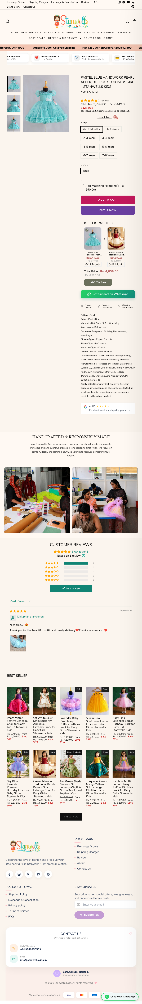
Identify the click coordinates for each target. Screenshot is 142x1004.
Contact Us (29, 6)
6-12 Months (91, 129)
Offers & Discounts (63, 38)
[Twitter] (38, 874)
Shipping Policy (17, 894)
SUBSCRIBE (91, 914)
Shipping (100, 110)
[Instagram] (19, 874)
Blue (86, 171)
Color (86, 165)
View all (71, 816)
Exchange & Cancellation (64, 2)
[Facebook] (9, 874)
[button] (89, 100)
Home (15, 32)
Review (85, 2)
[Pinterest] (48, 874)
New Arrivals (31, 32)
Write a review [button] (71, 588)
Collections (86, 32)
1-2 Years (112, 129)
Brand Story (13, 6)
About (108, 38)
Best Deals (37, 38)
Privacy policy (16, 905)
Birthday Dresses (114, 32)
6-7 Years (89, 155)
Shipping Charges (38, 2)
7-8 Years (108, 155)
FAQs (95, 2)
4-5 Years (89, 147)
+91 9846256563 (30, 949)
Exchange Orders (16, 2)
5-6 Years (108, 147)
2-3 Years (89, 138)
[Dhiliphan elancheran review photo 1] (18, 643)
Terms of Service (18, 910)
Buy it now (107, 210)
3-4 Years (108, 138)
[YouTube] (29, 874)
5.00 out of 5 (80, 552)
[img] (18, 611)
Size (84, 123)
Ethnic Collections (59, 32)
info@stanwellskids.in (33, 959)
